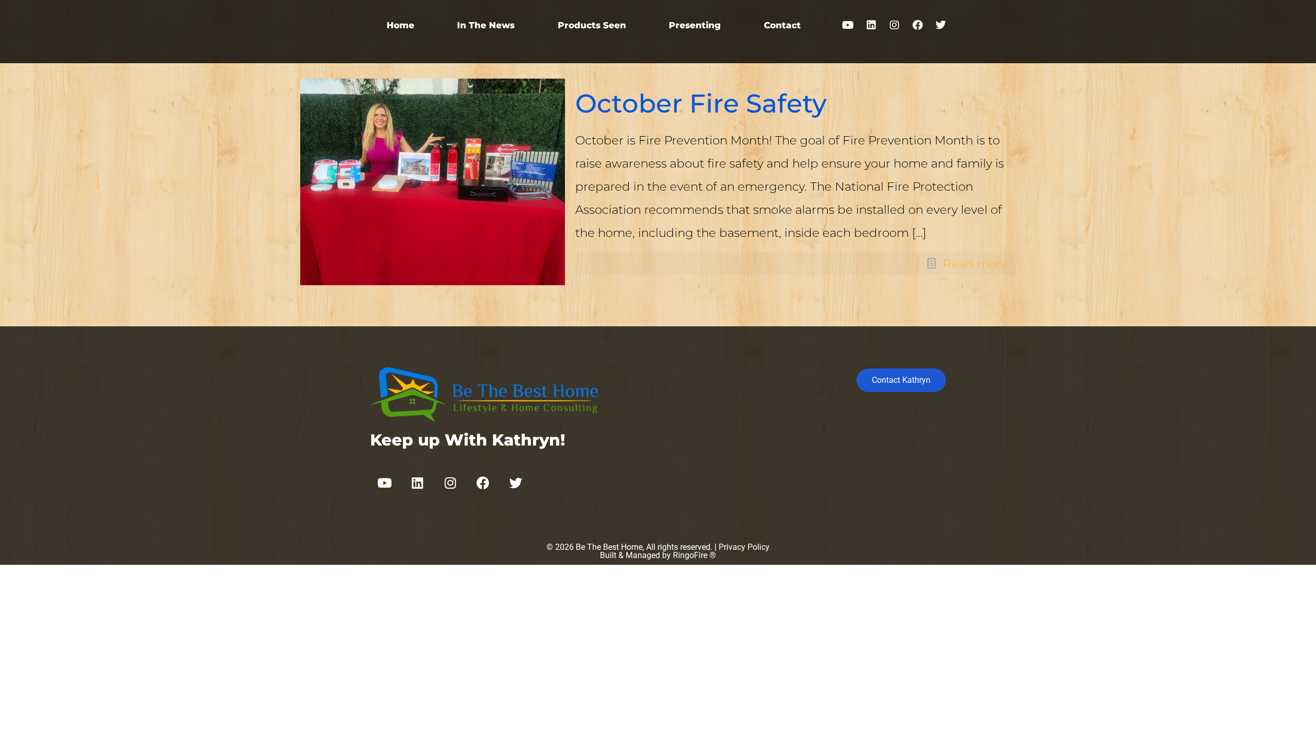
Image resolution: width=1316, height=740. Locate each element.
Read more (975, 263)
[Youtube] (848, 25)
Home (400, 25)
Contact (782, 25)
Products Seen (592, 25)
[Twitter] (940, 25)
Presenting (695, 25)
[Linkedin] (871, 25)
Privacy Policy (744, 547)
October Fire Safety (701, 103)
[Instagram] (894, 25)
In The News (486, 25)
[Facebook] (917, 25)
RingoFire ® (694, 555)
